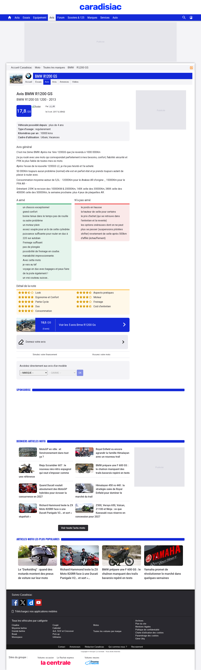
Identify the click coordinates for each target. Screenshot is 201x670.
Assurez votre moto (101, 354)
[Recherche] (184, 17)
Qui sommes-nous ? (118, 647)
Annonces (64, 82)
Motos (96, 625)
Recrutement (137, 647)
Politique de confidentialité (147, 629)
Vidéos (75, 82)
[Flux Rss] (192, 67)
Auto (115, 17)
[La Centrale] (55, 665)
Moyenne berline (19, 628)
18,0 (46, 322)
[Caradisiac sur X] (23, 603)
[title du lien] (36, 106)
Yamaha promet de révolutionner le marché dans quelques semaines (162, 574)
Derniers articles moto (31, 441)
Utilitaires (57, 637)
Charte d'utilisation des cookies (149, 632)
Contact (61, 647)
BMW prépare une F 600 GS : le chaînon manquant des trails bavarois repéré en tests (113, 469)
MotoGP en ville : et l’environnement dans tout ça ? (53, 453)
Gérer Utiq (140, 638)
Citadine (15, 625)
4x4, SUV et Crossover (63, 631)
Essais (26, 17)
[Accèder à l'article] (28, 452)
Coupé (55, 625)
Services (104, 17)
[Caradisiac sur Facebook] (15, 603)
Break (14, 634)
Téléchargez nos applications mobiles (36, 611)
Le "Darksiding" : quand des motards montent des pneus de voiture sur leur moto (35, 574)
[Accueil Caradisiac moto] (9, 17)
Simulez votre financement (45, 354)
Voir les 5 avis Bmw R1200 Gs (77, 324)
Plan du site (140, 624)
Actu (17, 17)
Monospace (17, 637)
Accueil (28, 82)
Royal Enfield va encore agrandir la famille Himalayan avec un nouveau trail (112, 453)
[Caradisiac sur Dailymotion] (31, 603)
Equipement (39, 17)
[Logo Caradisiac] (100, 12)
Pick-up (56, 634)
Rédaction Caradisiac (94, 647)
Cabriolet (57, 628)
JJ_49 (52, 106)
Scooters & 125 (76, 17)
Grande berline (18, 631)
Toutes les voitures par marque (107, 631)
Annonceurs (75, 647)
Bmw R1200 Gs (46, 76)
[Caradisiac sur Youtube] (38, 603)
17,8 (24, 111)
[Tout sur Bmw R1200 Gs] (16, 83)
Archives (139, 621)
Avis (51, 17)
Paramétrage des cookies (147, 635)
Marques (92, 17)
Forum (61, 17)
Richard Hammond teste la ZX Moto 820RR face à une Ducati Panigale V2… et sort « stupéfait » (79, 574)
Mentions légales (143, 627)
